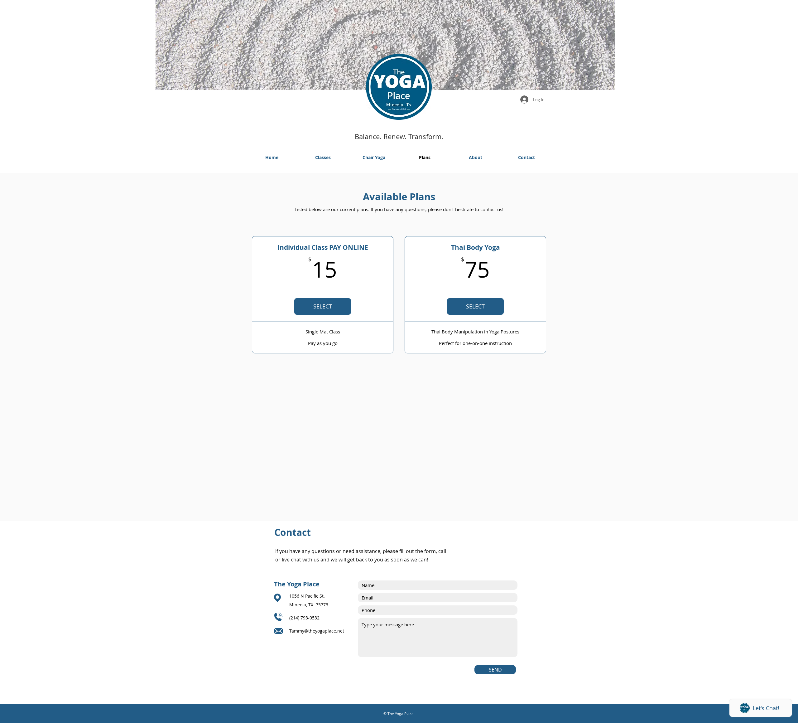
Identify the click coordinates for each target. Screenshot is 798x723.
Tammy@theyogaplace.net (316, 631)
